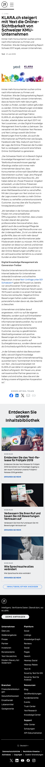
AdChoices (6, 755)
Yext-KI (27, 669)
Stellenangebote (9, 635)
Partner (5, 643)
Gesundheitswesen (10, 696)
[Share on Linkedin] (17, 395)
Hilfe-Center (29, 724)
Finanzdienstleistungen (11, 690)
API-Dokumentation (33, 733)
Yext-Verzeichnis (9, 656)
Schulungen (29, 729)
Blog (26, 689)
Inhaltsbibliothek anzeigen (22, 587)
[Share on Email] (28, 395)
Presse (5, 639)
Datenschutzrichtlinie (11, 751)
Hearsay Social (30, 660)
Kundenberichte (31, 698)
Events (27, 702)
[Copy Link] (34, 395)
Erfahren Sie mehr (12, 477)
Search (27, 656)
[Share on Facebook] (11, 395)
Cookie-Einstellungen (34, 755)
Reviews (28, 643)
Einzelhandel (7, 700)
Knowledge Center (32, 715)
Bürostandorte (8, 652)
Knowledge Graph (32, 639)
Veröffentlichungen (32, 694)
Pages (27, 652)
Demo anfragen (15, 617)
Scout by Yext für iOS (33, 673)
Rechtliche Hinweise (31, 751)
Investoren (6, 648)
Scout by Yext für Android (31, 678)
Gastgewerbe (8, 709)
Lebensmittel (8, 704)
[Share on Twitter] (22, 395)
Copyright (18, 755)
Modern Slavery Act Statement (10, 661)
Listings (27, 635)
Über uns (6, 631)
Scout (26, 631)
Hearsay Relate (31, 665)
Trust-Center (30, 706)
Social (27, 648)
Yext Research (30, 710)
